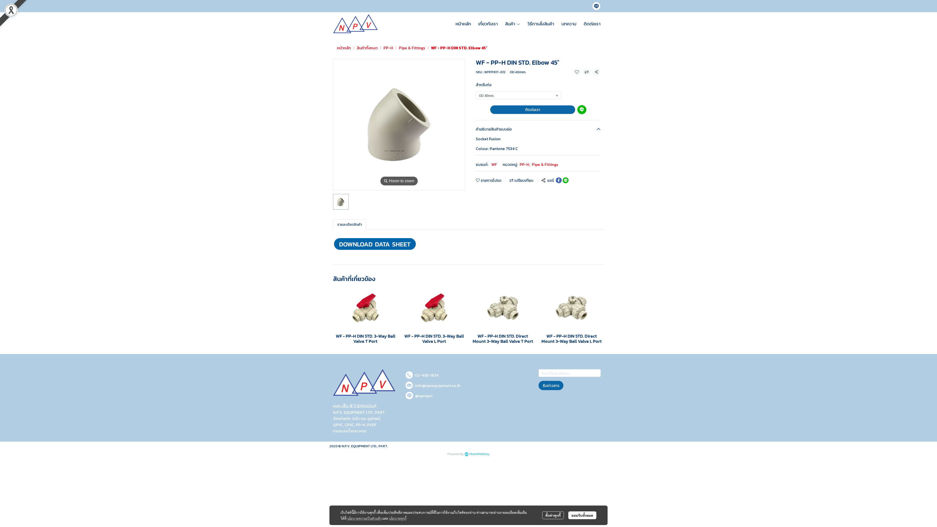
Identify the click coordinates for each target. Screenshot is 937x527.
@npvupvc (424, 396)
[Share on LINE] (566, 180)
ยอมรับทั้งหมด (582, 515)
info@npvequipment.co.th (437, 385)
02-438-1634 (426, 375)
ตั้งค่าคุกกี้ (553, 515)
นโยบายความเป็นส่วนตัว (364, 518)
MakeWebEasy (479, 454)
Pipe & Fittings (412, 48)
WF (494, 164)
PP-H (388, 48)
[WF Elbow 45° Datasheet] (375, 243)
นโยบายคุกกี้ (398, 518)
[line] (596, 6)
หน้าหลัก (344, 48)
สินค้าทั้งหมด (367, 48)
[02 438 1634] (409, 374)
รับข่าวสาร (551, 385)
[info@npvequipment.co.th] (409, 384)
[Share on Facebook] (559, 180)
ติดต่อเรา (532, 109)
